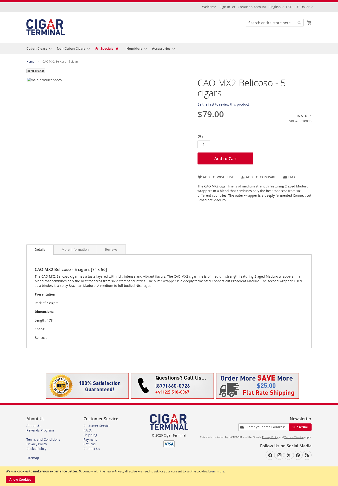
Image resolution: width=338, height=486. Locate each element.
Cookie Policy (36, 448)
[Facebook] (270, 455)
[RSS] (307, 455)
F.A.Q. (87, 430)
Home (30, 61)
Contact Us (91, 448)
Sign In (225, 7)
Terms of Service (294, 437)
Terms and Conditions (43, 439)
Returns (89, 444)
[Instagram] (279, 455)
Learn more (216, 471)
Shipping (90, 435)
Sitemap (32, 458)
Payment (90, 439)
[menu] (169, 48)
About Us (33, 425)
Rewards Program (40, 430)
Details (40, 249)
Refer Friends (35, 70)
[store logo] (45, 27)
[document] (169, 476)
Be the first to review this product (223, 104)
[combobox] (275, 22)
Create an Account (252, 7)
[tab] (40, 249)
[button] (299, 7)
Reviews (111, 249)
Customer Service (96, 425)
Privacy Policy (36, 444)
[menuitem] (38, 48)
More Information (75, 249)
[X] (288, 455)
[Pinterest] (297, 455)
